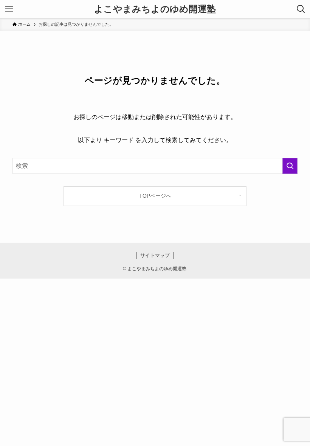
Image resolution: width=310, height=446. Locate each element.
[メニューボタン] (9, 9)
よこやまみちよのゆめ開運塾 (155, 9)
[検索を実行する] (290, 166)
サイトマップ (155, 255)
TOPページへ (155, 196)
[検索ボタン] (301, 9)
